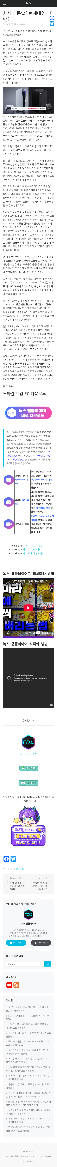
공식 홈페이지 (12, 1156)
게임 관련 (24, 1156)
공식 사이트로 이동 (32, 546)
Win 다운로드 (18, 943)
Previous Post (17, 883)
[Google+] (52, 27)
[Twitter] (52, 24)
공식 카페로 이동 (31, 549)
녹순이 (22, 24)
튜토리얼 (34, 1156)
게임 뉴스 (19, 869)
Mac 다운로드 (43, 943)
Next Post (39, 883)
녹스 (28, 3)
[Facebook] (52, 18)
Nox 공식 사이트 (28, 754)
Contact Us (28, 1162)
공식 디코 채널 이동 (33, 553)
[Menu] (4, 3)
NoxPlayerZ (46, 1156)
